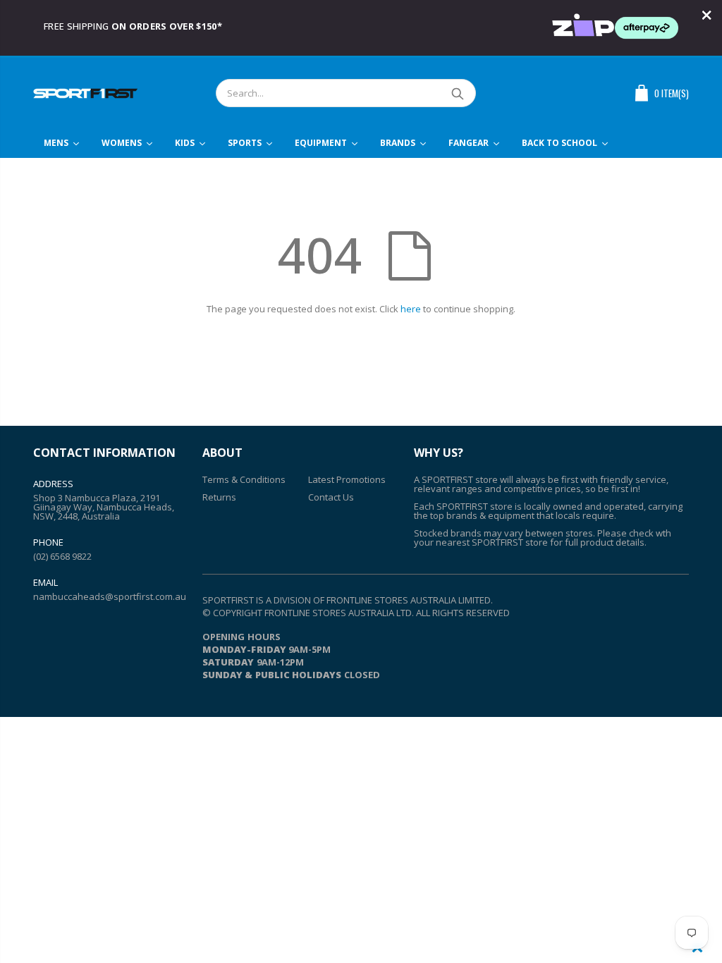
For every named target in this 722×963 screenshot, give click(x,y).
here (410, 308)
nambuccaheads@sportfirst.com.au (109, 596)
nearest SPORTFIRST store (492, 542)
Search (458, 93)
